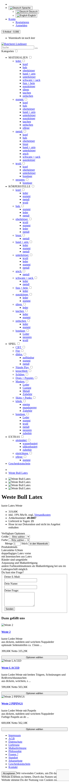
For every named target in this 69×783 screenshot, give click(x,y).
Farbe (4, 539)
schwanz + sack (31, 80)
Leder (26, 333)
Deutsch (33, 11)
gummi (20, 99)
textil (19, 163)
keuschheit (22, 370)
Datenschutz (15, 741)
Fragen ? (13, 754)
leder (19, 61)
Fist (18, 350)
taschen (27, 92)
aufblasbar (28, 357)
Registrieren (22, 22)
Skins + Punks (24, 397)
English (31, 15)
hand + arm (29, 73)
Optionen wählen (34, 657)
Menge (9, 543)
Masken (20, 381)
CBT (19, 347)
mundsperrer (30, 407)
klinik (19, 401)
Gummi (27, 387)
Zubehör (27, 394)
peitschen (28, 95)
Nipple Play (23, 367)
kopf (25, 64)
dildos (19, 354)
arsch (25, 153)
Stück (24, 543)
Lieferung (13, 744)
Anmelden (21, 25)
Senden (9, 609)
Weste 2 (6, 631)
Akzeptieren (9, 773)
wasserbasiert (30, 443)
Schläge (20, 374)
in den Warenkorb (39, 543)
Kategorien (8, 51)
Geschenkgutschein (19, 463)
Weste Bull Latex (18, 472)
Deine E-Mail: (12, 576)
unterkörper (29, 76)
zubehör (27, 433)
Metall (26, 390)
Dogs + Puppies (25, 377)
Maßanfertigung (17, 748)
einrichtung (22, 453)
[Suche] (36, 48)
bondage (27, 176)
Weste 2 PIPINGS (12, 703)
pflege (26, 127)
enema (26, 404)
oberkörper (29, 70)
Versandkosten (42, 514)
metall (19, 131)
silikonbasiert (30, 446)
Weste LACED (10, 667)
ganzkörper (29, 86)
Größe (4, 536)
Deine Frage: (11, 590)
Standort (13, 757)
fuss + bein (29, 83)
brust (25, 144)
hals (25, 67)
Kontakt (13, 767)
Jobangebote (15, 760)
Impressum (14, 735)
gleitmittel (21, 440)
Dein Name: (11, 583)
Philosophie (15, 751)
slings (26, 89)
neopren (20, 179)
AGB (11, 738)
